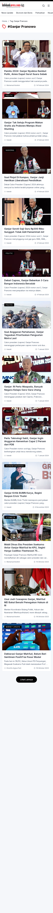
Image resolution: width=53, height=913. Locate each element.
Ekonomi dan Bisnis (24, 13)
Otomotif (10, 517)
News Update (7, 13)
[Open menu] (48, 5)
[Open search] (43, 5)
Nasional (10, 44)
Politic (9, 96)
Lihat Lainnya (26, 679)
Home (4, 21)
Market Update (13, 627)
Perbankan (40, 13)
